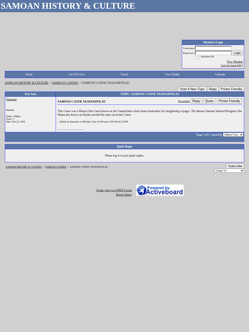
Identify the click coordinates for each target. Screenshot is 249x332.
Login (237, 53)
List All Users (77, 74)
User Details (172, 74)
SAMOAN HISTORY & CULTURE (26, 83)
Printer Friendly (231, 89)
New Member (235, 61)
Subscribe (235, 166)
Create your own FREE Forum (114, 190)
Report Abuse (124, 194)
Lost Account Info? (232, 65)
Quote (209, 101)
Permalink (184, 101)
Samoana (11, 99)
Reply (213, 89)
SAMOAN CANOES (65, 83)
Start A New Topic (192, 89)
